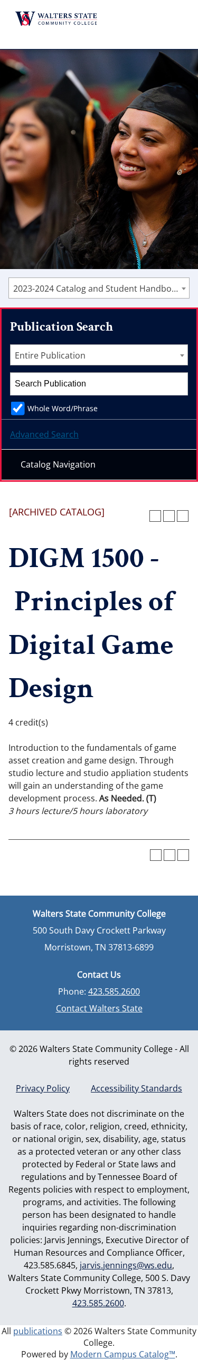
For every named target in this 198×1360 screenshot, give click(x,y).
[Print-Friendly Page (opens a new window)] (169, 516)
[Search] (177, 384)
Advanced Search (44, 434)
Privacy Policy (43, 1088)
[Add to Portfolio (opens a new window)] (155, 516)
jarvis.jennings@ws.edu (126, 1265)
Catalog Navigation (58, 464)
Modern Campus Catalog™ (122, 1354)
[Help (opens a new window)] (182, 516)
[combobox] (99, 288)
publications (37, 1331)
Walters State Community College (56, 19)
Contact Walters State (99, 1008)
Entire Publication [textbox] (50, 355)
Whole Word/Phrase (62, 408)
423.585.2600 (114, 991)
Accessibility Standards (136, 1088)
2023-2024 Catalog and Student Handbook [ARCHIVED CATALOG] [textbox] (101, 288)
